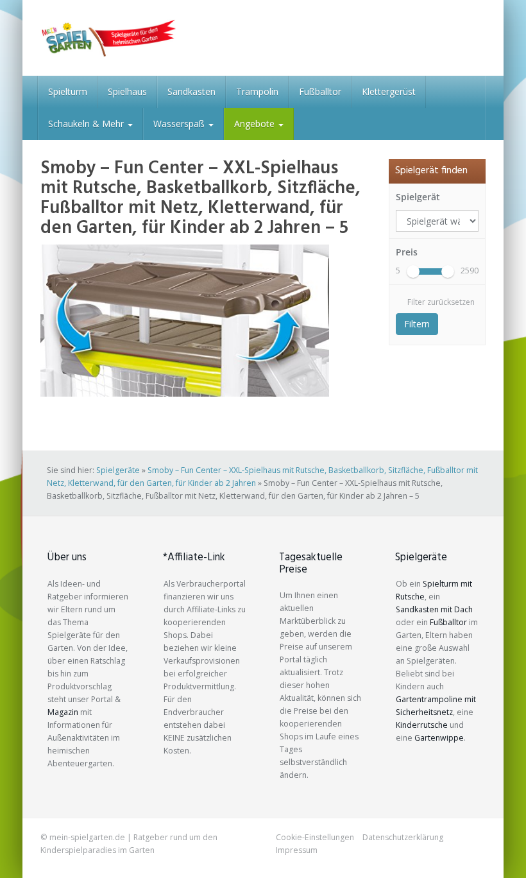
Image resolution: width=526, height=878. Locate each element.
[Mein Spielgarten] (108, 37)
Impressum (297, 850)
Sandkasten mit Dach (434, 609)
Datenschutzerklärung (402, 837)
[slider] (413, 271)
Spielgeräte (118, 470)
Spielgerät (418, 197)
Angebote (255, 123)
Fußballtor (320, 91)
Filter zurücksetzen (441, 302)
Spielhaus (127, 91)
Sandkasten (191, 91)
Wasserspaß (180, 123)
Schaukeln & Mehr (87, 123)
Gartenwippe (439, 737)
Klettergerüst (389, 91)
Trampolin (257, 91)
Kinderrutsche (422, 724)
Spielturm (67, 91)
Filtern (417, 324)
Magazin (62, 712)
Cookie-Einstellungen (315, 837)
